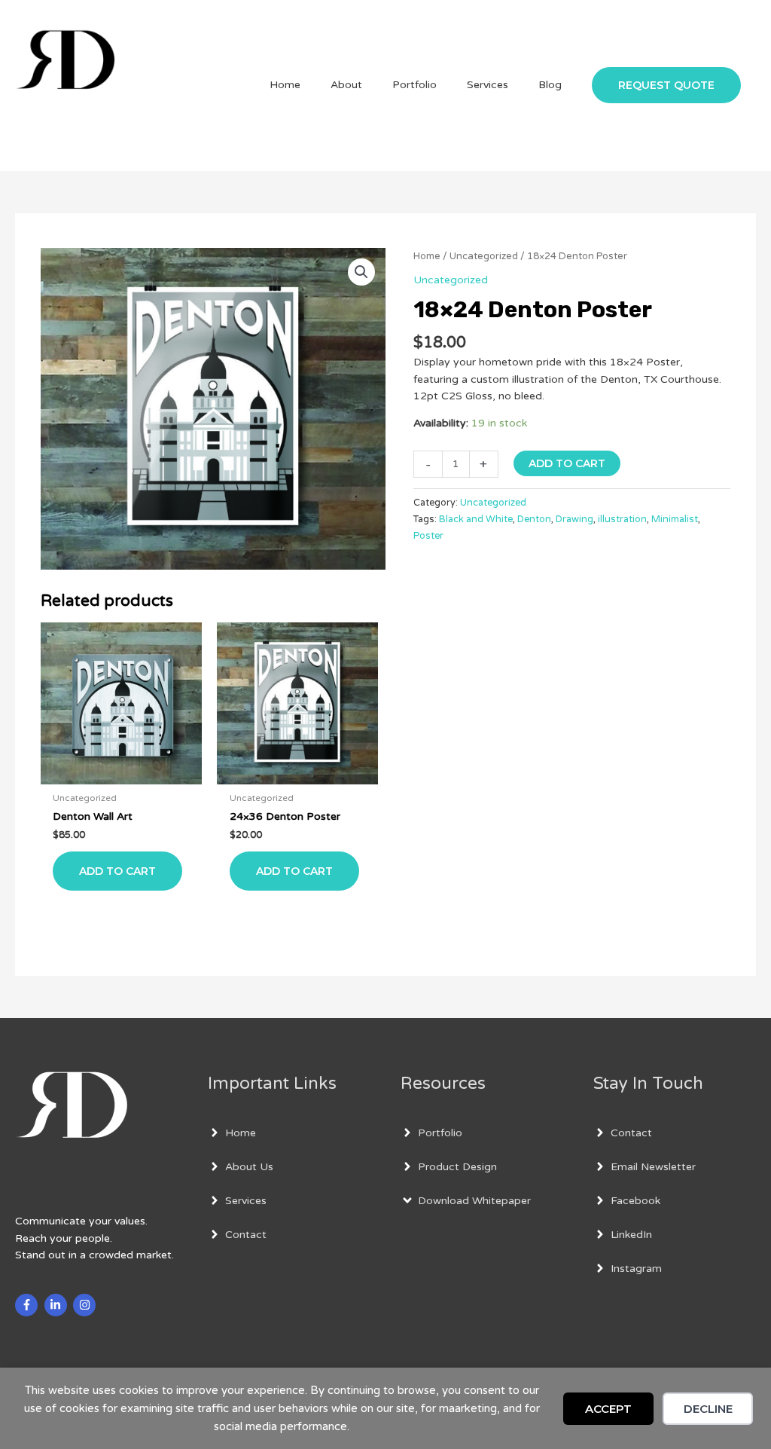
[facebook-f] (28, 1305)
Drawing (574, 519)
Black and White (476, 519)
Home (426, 256)
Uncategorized (483, 256)
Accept (608, 1409)
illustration (622, 519)
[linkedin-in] (57, 1305)
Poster (428, 536)
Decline (708, 1409)
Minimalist (674, 519)
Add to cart (567, 463)
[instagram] (86, 1305)
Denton (534, 519)
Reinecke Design (119, 126)
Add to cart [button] (117, 871)
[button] (666, 85)
